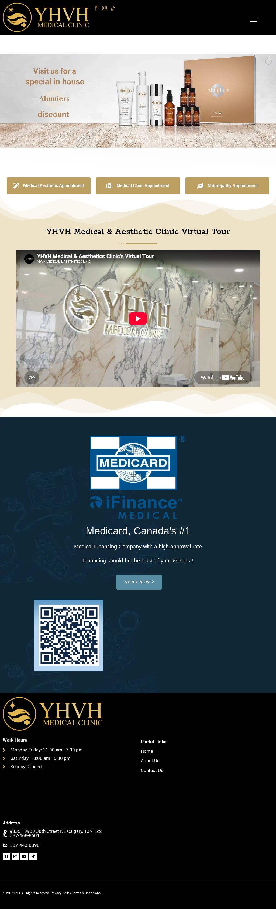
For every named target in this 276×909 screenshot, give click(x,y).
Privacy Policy (61, 893)
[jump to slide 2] (124, 141)
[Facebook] (96, 8)
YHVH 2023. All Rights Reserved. (27, 893)
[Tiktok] (33, 856)
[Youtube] (24, 856)
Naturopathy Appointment (233, 185)
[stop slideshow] (159, 141)
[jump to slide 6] (148, 141)
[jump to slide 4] (136, 141)
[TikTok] (113, 8)
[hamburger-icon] (254, 20)
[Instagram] (104, 8)
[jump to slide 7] (154, 141)
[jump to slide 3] (130, 141)
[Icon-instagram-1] (15, 856)
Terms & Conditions (86, 893)
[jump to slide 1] (118, 141)
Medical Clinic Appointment (143, 185)
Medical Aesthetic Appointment (53, 185)
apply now (137, 582)
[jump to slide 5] (142, 141)
